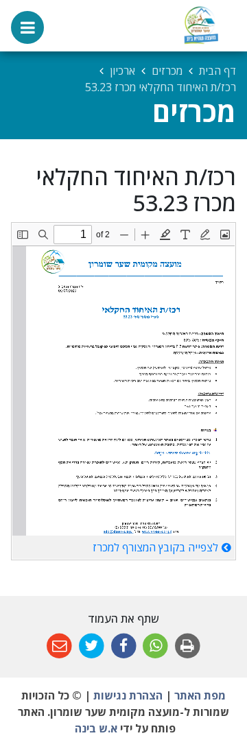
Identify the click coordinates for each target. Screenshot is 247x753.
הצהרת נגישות (128, 695)
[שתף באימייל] (59, 646)
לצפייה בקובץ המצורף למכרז (155, 547)
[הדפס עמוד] (187, 646)
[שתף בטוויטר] (91, 646)
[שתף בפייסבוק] (124, 646)
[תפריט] (27, 27)
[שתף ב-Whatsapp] (155, 646)
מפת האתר (200, 695)
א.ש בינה (94, 728)
